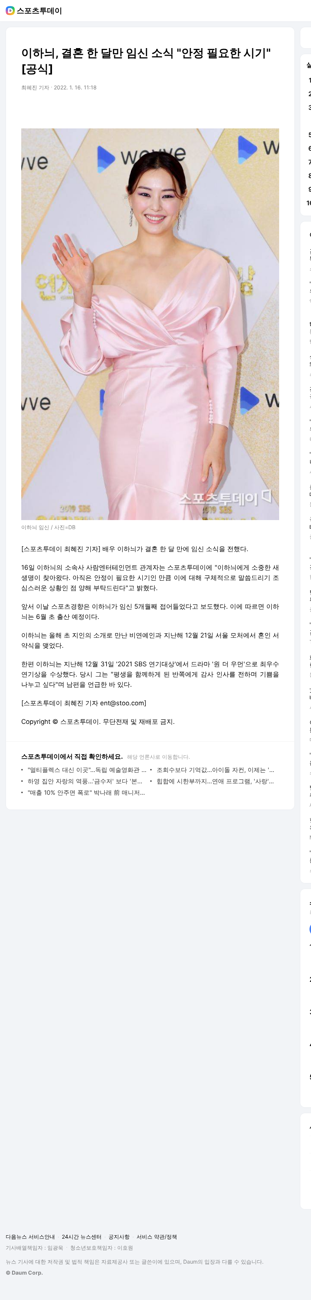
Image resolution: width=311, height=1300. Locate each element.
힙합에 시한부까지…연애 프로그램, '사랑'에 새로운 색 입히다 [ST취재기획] (216, 781)
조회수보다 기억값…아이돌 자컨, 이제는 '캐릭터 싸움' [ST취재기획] (216, 769)
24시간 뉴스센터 (82, 1236)
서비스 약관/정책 (157, 1236)
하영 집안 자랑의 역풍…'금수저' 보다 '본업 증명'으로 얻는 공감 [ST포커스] (87, 781)
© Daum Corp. (24, 1272)
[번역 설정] (241, 109)
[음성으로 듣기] (226, 109)
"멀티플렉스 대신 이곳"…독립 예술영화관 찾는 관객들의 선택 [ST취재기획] (87, 769)
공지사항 (119, 1236)
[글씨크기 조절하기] (256, 109)
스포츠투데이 (39, 10)
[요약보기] (210, 109)
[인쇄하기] (271, 109)
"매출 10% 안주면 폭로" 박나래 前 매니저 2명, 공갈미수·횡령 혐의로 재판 (87, 792)
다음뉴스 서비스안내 (30, 1236)
